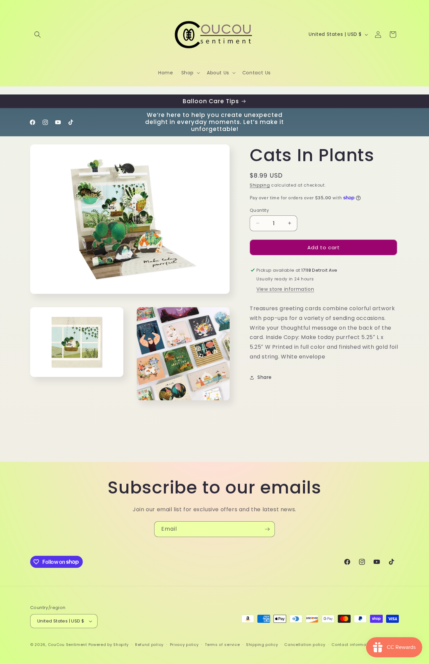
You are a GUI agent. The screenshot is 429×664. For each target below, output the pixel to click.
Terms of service (222, 644)
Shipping (260, 185)
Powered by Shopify (108, 644)
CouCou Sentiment (67, 644)
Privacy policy (184, 644)
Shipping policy (262, 644)
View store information (285, 289)
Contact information (352, 644)
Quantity (259, 210)
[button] (37, 34)
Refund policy (149, 644)
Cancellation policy (304, 644)
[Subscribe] (267, 529)
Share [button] (264, 377)
